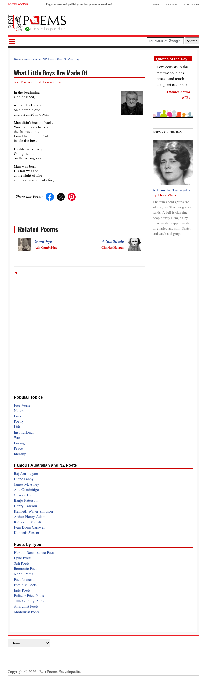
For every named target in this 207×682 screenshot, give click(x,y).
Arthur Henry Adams (30, 516)
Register (172, 4)
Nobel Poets (23, 573)
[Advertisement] (140, 21)
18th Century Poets (29, 600)
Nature (19, 410)
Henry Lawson (25, 505)
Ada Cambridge (26, 489)
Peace (18, 448)
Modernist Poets (26, 611)
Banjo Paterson (26, 500)
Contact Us (191, 4)
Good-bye (43, 241)
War (17, 437)
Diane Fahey (24, 478)
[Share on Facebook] (50, 196)
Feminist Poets (25, 584)
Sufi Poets (21, 563)
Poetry (19, 421)
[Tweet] (61, 196)
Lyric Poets (22, 557)
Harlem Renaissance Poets (34, 552)
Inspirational (24, 432)
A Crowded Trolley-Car (172, 190)
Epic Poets (22, 590)
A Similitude (113, 241)
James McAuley (26, 484)
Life (17, 426)
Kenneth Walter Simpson (33, 511)
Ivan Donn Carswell (29, 527)
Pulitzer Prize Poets (29, 595)
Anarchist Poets (26, 606)
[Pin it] (72, 196)
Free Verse (22, 405)
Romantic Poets (26, 568)
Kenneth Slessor (26, 532)
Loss (17, 415)
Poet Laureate (24, 579)
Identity (20, 453)
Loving (19, 442)
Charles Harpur (26, 494)
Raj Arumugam (26, 473)
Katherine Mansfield (30, 521)
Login (155, 4)
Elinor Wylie (167, 195)
